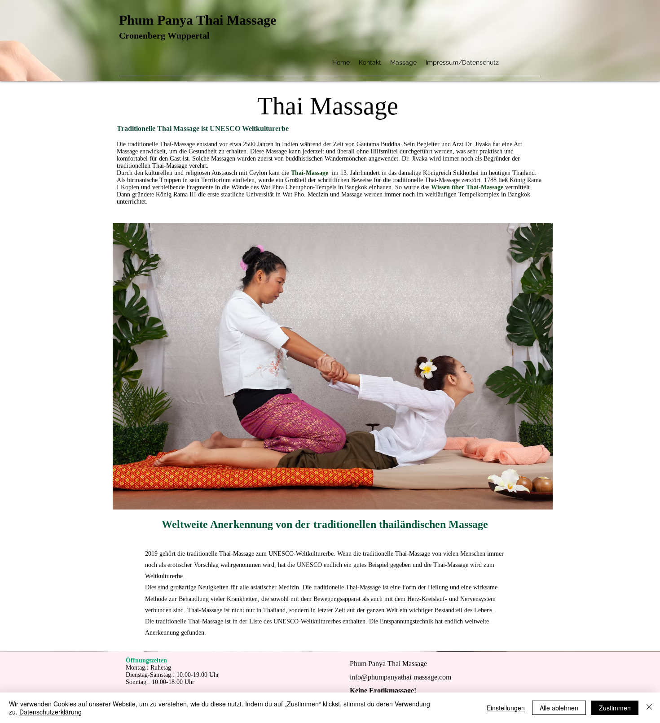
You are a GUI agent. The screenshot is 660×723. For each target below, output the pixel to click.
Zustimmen (615, 707)
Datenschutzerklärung (50, 711)
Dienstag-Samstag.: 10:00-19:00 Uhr (172, 674)
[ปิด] (649, 708)
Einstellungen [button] (506, 707)
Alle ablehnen (559, 707)
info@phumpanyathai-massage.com (400, 677)
